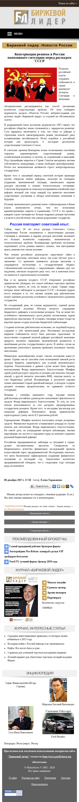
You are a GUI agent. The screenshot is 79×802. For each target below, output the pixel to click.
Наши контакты (39, 784)
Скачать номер (56, 587)
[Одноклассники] (63, 486)
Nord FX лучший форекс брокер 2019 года (33, 561)
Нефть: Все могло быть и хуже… (24, 648)
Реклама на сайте (31, 777)
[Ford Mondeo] (58, 733)
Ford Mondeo (58, 736)
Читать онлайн (56, 582)
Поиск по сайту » (68, 3)
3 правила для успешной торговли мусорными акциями (36, 652)
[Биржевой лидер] (39, 24)
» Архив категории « (39, 522)
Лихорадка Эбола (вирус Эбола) (21, 743)
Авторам (65, 777)
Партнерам (54, 597)
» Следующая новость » (39, 530)
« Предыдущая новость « (39, 513)
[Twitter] (58, 486)
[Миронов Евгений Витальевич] (58, 701)
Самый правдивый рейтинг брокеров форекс (35, 546)
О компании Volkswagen (58, 711)
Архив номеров (56, 592)
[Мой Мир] (67, 486)
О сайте (13, 777)
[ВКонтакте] (54, 486)
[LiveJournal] (72, 486)
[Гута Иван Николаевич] (20, 729)
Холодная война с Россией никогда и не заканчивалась (35, 643)
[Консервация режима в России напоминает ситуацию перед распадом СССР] (30, 101)
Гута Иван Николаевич (21, 732)
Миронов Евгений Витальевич (58, 704)
